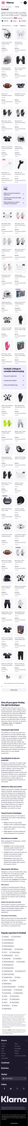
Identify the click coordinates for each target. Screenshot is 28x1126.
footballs (5, 723)
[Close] (26, 1112)
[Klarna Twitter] (17, 1088)
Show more (24, 15)
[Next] (24, 21)
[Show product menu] (25, 9)
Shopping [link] (8, 7)
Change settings (14, 1123)
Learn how (20, 18)
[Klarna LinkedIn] (11, 1088)
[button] (4, 298)
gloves (10, 723)
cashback (15, 879)
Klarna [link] (2, 7)
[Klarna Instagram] (24, 1088)
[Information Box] (11, 26)
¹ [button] (5, 50)
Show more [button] (14, 690)
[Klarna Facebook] (4, 1088)
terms (9, 1029)
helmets (18, 723)
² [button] (20, 50)
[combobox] (23, 25)
